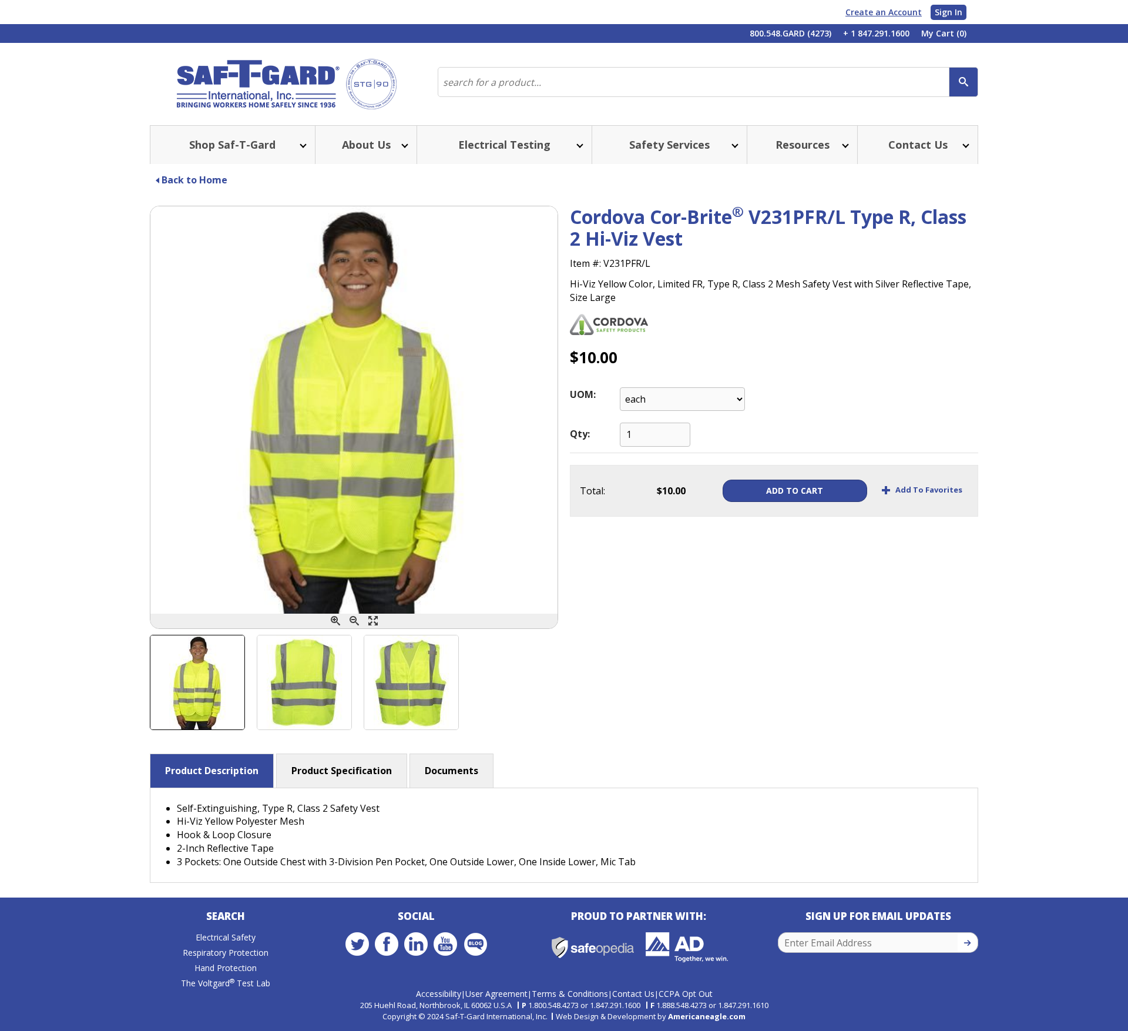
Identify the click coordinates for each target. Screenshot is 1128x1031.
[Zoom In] (335, 621)
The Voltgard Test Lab (225, 983)
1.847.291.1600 (615, 1005)
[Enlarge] (373, 621)
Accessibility (438, 993)
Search (225, 916)
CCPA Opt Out (686, 993)
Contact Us (633, 993)
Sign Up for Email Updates (878, 916)
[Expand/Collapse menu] (302, 145)
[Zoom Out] (354, 621)
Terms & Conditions (570, 993)
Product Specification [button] (341, 770)
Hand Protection (225, 967)
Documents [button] (451, 770)
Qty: (580, 433)
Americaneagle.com (707, 1016)
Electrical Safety (226, 937)
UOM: (583, 394)
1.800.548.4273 (553, 1005)
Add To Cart (794, 490)
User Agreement (496, 993)
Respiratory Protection (225, 952)
